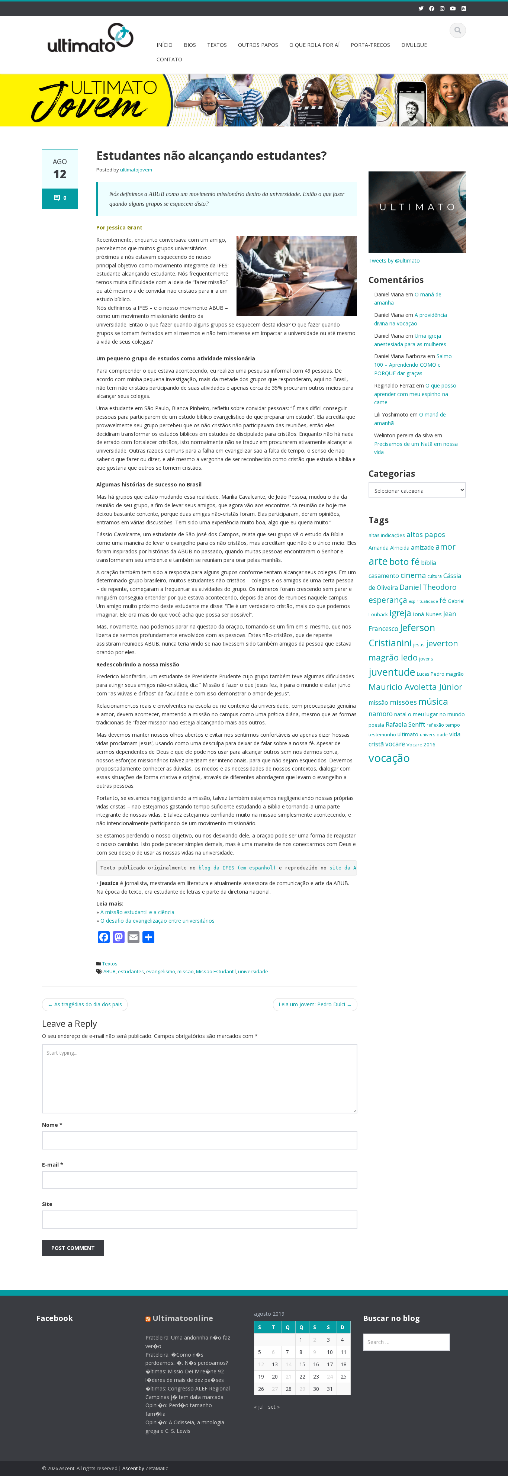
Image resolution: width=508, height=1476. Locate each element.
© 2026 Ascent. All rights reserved (80, 1468)
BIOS (190, 44)
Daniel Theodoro (428, 587)
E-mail (52, 1164)
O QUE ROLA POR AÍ (314, 44)
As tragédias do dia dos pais (85, 1004)
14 (289, 1364)
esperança (388, 599)
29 (302, 1388)
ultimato (408, 734)
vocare (395, 744)
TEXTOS (217, 44)
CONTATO (169, 59)
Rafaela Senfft (405, 724)
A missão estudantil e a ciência (137, 912)
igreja (400, 613)
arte (378, 561)
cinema (413, 575)
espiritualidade (423, 601)
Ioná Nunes (427, 614)
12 (261, 1364)
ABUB (109, 971)
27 (275, 1388)
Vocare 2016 (420, 744)
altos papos (425, 534)
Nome (52, 1124)
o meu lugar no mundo (436, 714)
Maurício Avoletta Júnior (415, 686)
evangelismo (160, 971)
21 (289, 1376)
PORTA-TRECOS (370, 44)
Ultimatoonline (182, 1318)
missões (403, 702)
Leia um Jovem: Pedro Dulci (315, 1004)
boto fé (404, 561)
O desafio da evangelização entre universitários (157, 920)
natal (400, 714)
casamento (384, 576)
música (433, 701)
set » (274, 1406)
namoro (381, 714)
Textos (110, 963)
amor (445, 546)
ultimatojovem (136, 169)
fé (443, 600)
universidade (253, 971)
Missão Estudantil (216, 971)
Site (47, 1204)
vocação (389, 757)
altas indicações (387, 535)
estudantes (131, 971)
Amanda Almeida (389, 547)
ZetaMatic (156, 1468)
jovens (426, 659)
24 (330, 1376)
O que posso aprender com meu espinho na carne (415, 394)
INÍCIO (165, 44)
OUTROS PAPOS (258, 44)
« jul (259, 1406)
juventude (392, 672)
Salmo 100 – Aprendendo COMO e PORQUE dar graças (413, 365)
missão (185, 971)
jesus (419, 644)
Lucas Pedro (430, 674)
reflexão (435, 725)
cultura (434, 576)
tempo (453, 724)
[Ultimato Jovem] (91, 36)
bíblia (428, 563)
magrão (455, 674)
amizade (422, 547)
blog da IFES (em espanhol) (237, 868)
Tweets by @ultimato (394, 260)
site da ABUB (347, 868)
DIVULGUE (414, 44)
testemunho (382, 734)
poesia (376, 724)
